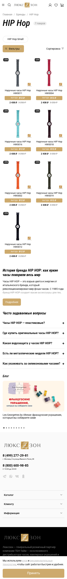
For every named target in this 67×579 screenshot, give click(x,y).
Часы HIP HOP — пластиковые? (33, 323)
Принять (33, 573)
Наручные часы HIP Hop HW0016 (18, 143)
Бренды (20, 14)
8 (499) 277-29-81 (15, 455)
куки (24, 560)
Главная (7, 14)
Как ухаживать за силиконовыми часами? (33, 363)
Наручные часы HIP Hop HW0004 (49, 92)
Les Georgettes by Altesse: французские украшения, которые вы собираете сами (32, 416)
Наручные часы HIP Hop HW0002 (18, 194)
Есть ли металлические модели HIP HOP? (33, 353)
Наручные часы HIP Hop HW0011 (18, 92)
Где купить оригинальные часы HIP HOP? (33, 333)
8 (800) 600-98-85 (15, 465)
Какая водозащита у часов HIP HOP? (33, 343)
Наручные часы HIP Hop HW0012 (18, 245)
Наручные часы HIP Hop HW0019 (49, 194)
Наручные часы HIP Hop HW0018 (49, 143)
